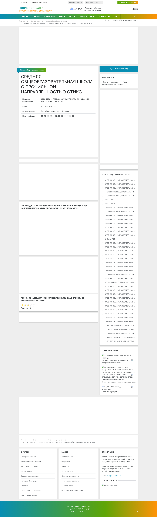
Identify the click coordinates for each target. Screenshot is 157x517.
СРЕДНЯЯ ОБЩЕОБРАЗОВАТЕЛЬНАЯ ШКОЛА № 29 (120, 255)
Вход (136, 9)
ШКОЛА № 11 (109, 204)
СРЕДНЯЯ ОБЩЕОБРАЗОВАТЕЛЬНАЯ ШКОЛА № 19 (120, 223)
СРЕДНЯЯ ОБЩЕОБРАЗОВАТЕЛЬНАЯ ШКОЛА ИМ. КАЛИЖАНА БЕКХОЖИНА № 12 (120, 306)
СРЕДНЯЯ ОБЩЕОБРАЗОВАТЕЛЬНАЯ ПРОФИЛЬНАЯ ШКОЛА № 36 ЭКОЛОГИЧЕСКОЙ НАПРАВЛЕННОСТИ (120, 278)
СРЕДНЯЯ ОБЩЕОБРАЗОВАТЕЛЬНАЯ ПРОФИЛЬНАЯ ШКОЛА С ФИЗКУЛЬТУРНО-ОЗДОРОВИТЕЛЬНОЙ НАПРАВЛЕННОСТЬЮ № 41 (120, 294)
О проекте (65, 462)
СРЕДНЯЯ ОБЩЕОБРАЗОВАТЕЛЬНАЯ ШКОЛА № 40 (120, 286)
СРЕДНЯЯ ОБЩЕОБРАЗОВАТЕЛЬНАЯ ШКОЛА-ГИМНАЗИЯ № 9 (120, 302)
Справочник (49, 16)
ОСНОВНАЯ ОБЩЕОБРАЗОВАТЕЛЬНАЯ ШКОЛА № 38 (120, 282)
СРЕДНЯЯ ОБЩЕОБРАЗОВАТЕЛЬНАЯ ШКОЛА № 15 (120, 215)
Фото (92, 16)
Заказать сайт (67, 486)
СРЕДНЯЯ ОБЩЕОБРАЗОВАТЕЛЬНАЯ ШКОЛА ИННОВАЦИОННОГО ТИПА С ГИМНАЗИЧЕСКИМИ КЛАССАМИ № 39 (120, 314)
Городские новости (28, 457)
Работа (72, 16)
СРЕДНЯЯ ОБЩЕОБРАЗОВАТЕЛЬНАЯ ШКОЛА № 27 (120, 247)
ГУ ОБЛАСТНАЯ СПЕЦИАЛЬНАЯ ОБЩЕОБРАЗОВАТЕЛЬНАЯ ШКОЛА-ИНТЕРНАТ (120, 329)
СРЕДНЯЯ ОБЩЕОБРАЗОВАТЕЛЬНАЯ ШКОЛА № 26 (120, 243)
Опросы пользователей (30, 476)
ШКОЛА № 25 (109, 239)
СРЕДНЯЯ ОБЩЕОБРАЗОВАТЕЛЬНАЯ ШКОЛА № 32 (120, 267)
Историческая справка (30, 466)
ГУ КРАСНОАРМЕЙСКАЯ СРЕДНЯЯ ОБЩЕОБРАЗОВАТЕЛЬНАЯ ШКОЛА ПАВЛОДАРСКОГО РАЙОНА (120, 325)
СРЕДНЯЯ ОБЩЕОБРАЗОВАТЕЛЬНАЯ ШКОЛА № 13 (120, 208)
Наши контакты (75, 2)
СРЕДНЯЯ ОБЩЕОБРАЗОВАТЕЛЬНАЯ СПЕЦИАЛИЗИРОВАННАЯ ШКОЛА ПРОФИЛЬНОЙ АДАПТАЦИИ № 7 (120, 298)
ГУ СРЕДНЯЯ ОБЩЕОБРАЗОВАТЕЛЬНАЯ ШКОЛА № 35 (120, 274)
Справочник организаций (31, 490)
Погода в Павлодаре (29, 481)
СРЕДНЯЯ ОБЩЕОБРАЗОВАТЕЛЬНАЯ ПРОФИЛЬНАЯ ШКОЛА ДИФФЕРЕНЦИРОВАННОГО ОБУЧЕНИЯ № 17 (120, 318)
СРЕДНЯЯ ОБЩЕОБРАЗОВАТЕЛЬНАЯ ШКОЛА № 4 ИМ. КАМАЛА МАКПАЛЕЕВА (120, 188)
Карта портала (67, 471)
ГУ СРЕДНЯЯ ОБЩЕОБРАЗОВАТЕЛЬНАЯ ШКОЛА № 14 (120, 211)
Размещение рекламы (70, 481)
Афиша (62, 16)
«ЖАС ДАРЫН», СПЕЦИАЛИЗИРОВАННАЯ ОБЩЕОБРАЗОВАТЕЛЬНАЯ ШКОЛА (120, 341)
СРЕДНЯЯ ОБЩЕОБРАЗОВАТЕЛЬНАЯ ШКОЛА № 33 (120, 270)
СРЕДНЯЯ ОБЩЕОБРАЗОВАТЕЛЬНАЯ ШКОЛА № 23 (120, 231)
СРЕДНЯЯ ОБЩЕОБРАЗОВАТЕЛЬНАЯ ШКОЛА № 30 (120, 259)
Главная (24, 16)
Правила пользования (70, 476)
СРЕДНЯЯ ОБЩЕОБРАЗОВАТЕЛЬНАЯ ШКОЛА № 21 (120, 227)
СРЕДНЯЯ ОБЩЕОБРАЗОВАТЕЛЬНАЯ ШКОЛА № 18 (120, 219)
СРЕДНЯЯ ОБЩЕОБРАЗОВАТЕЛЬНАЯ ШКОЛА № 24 (120, 235)
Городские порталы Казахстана (33, 2)
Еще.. (116, 16)
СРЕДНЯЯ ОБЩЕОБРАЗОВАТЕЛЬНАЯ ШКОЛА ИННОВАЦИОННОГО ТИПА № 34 (120, 310)
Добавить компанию (119, 69)
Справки (83, 16)
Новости (36, 16)
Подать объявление (128, 2)
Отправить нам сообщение (72, 490)
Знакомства (104, 16)
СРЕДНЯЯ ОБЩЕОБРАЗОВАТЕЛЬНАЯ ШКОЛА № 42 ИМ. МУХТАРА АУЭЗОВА (120, 290)
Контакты (65, 466)
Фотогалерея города (29, 495)
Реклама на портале (94, 2)
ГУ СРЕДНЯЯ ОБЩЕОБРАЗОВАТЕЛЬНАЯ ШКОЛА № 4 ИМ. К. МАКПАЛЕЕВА (120, 333)
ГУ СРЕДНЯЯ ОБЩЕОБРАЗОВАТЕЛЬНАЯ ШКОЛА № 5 (120, 192)
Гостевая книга (67, 457)
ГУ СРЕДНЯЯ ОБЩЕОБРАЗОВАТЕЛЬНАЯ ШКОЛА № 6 (120, 196)
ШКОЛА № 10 (109, 200)
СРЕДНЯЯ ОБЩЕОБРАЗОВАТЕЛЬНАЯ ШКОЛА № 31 (120, 263)
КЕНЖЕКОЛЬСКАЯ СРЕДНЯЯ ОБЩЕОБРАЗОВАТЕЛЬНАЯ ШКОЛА (120, 337)
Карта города (26, 471)
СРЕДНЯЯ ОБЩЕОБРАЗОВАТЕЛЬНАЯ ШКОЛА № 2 (120, 184)
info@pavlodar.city (114, 476)
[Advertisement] (78, 46)
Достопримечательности (31, 462)
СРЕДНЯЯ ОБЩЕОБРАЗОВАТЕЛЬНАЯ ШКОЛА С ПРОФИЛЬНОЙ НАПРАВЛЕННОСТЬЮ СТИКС (120, 321)
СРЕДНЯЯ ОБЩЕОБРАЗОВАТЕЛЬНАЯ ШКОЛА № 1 (120, 180)
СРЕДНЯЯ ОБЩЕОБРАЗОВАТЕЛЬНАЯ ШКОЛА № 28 (120, 251)
